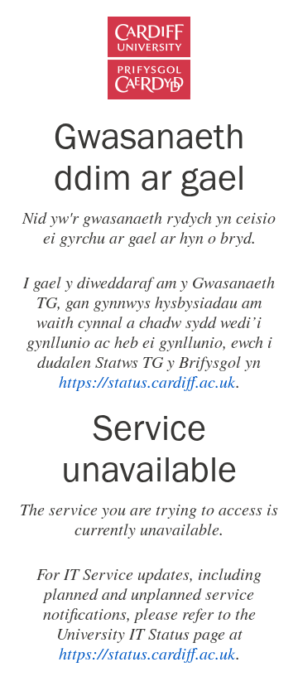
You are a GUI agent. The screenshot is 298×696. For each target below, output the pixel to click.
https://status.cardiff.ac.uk (147, 381)
